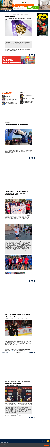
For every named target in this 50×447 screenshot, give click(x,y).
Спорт (24, 92)
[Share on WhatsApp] (34, 55)
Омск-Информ (7, 10)
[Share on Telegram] (32, 55)
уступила (11, 350)
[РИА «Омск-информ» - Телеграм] (46, 441)
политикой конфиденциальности (28, 445)
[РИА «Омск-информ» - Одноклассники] (44, 441)
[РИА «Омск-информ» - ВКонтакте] (42, 441)
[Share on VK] (29, 55)
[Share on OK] (31, 55)
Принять (47, 445)
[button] (2, 11)
